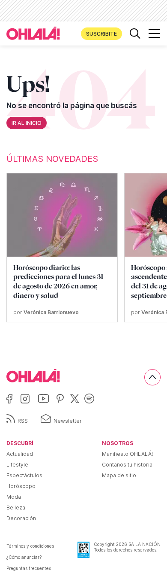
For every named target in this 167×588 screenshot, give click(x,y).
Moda (13, 497)
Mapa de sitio (119, 475)
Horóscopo (21, 486)
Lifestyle (17, 464)
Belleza (15, 507)
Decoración (21, 518)
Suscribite (101, 33)
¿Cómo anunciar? (24, 557)
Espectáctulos (24, 475)
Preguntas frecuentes (28, 568)
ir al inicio (27, 123)
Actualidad (19, 454)
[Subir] (152, 377)
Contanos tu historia (127, 464)
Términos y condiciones (30, 546)
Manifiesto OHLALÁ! (127, 454)
